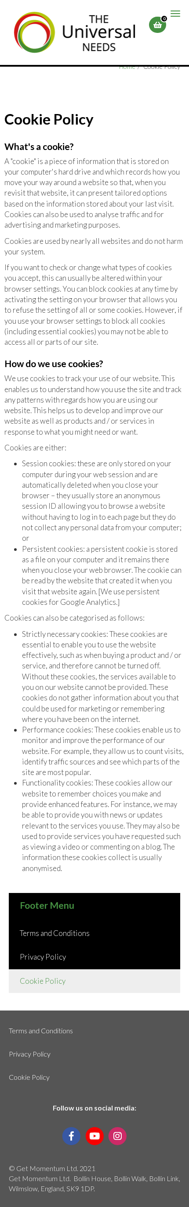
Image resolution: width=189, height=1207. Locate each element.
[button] (157, 25)
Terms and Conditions (55, 933)
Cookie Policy (42, 981)
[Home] (74, 32)
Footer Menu (47, 905)
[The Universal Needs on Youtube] (94, 1135)
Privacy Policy (43, 956)
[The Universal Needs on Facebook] (71, 1135)
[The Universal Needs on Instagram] (117, 1135)
